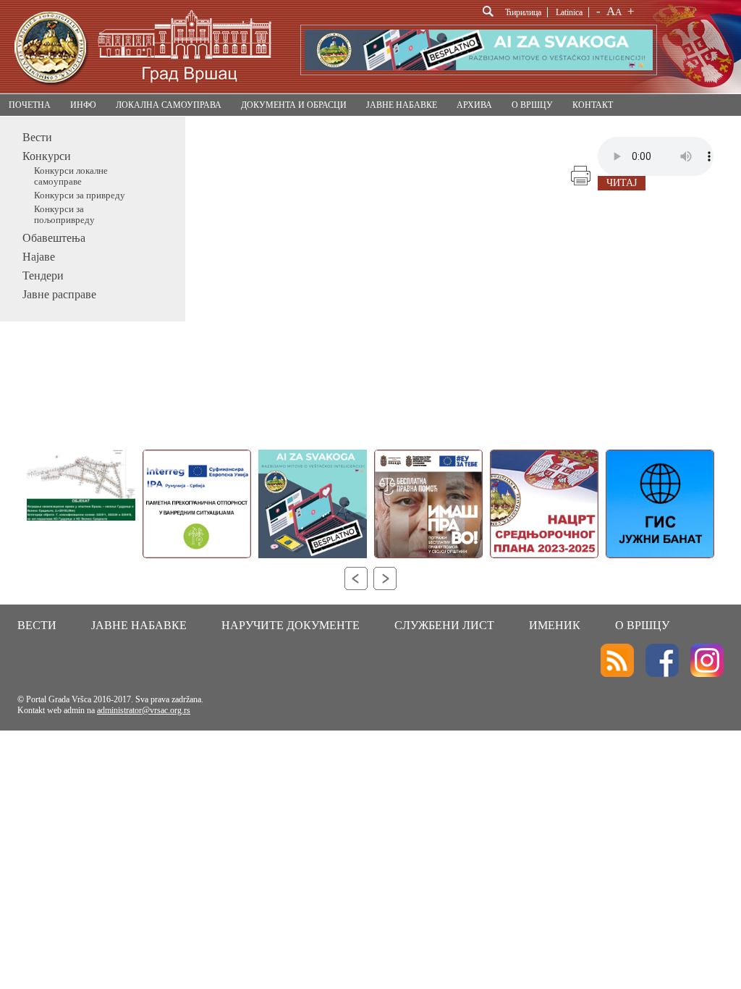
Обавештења (53, 238)
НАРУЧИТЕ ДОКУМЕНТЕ (290, 625)
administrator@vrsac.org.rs (143, 710)
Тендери (43, 275)
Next (385, 578)
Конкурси (46, 156)
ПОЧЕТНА (30, 105)
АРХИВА (474, 105)
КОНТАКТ (592, 105)
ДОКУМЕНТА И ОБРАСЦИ (294, 105)
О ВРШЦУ (532, 105)
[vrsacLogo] (141, 91)
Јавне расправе (59, 294)
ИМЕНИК (554, 625)
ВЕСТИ (36, 625)
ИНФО (83, 105)
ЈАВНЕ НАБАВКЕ (401, 105)
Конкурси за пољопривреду (64, 214)
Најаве (38, 257)
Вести (37, 137)
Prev (356, 578)
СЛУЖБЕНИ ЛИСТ (444, 625)
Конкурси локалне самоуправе (71, 176)
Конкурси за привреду (79, 195)
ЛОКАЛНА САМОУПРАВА (168, 105)
